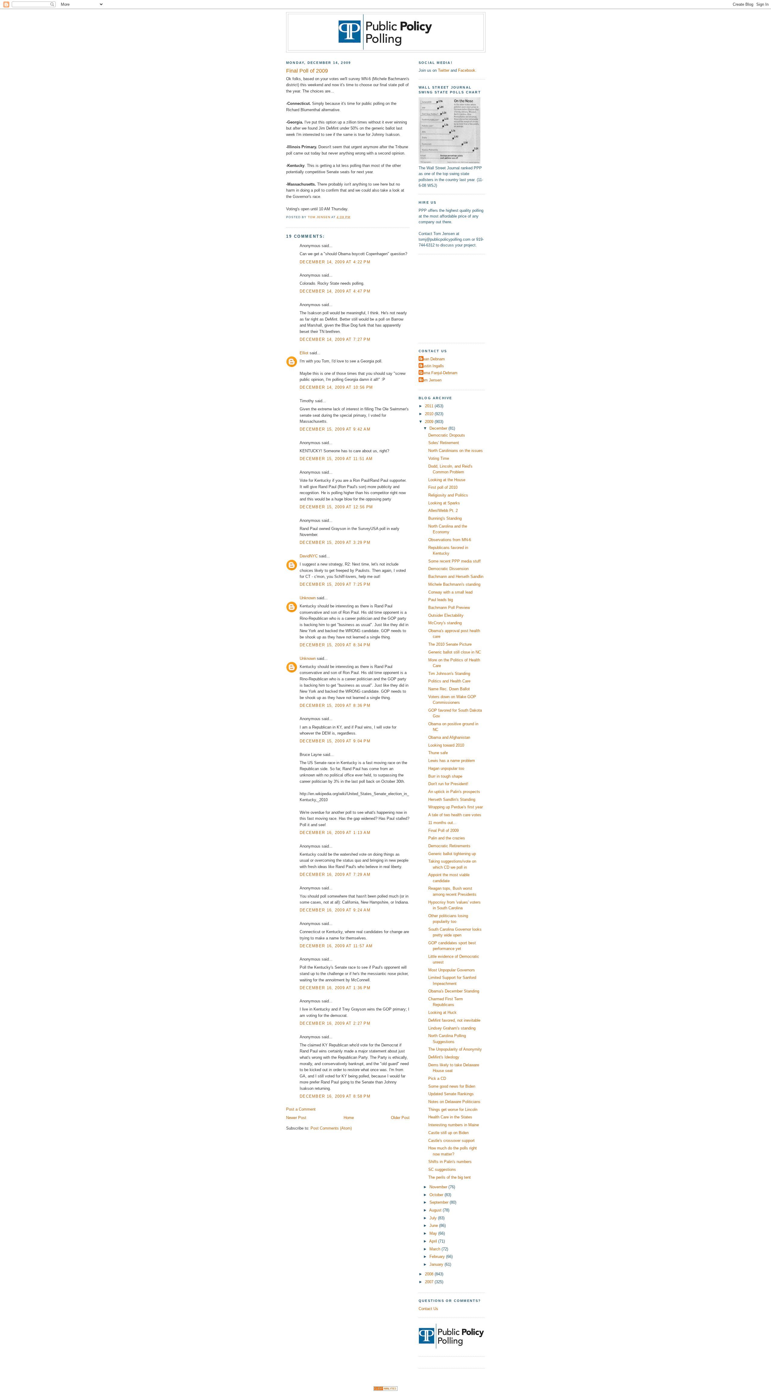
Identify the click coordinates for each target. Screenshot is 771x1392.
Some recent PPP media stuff (454, 561)
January (437, 1264)
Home (349, 1117)
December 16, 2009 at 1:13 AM (335, 832)
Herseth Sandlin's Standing (451, 799)
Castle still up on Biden (448, 1132)
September (439, 1202)
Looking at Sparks (444, 503)
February (437, 1256)
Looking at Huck (442, 1012)
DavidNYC (309, 556)
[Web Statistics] (385, 1389)
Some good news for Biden (451, 1086)
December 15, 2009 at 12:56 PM (336, 507)
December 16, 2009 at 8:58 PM (335, 1096)
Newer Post (296, 1117)
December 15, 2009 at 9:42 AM (335, 429)
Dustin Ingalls (432, 366)
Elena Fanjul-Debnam (438, 373)
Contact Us (428, 1308)
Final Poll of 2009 (443, 830)
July (433, 1218)
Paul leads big (440, 599)
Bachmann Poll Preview (449, 607)
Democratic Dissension (448, 568)
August (436, 1210)
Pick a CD (437, 1078)
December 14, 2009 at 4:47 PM (335, 291)
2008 (430, 1274)
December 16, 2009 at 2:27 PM (335, 1023)
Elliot (304, 353)
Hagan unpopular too (446, 768)
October (437, 1195)
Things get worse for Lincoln (452, 1109)
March (435, 1249)
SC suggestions (442, 1169)
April (433, 1241)
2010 (430, 414)
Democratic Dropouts (446, 435)
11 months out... (442, 822)
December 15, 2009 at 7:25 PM (335, 584)
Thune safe (438, 753)
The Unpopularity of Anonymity (455, 1049)
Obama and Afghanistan (449, 737)
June (434, 1225)
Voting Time (438, 458)
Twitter (443, 70)
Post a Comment (301, 1109)
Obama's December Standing (453, 991)
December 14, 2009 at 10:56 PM (336, 387)
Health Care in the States (450, 1117)
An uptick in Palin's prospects (454, 791)
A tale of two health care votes (454, 815)
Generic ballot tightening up (452, 853)
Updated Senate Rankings (451, 1094)
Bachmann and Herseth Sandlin (455, 576)
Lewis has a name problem (451, 760)
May (433, 1233)
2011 (430, 406)
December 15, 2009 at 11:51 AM (336, 458)
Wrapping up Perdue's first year (455, 807)
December (438, 428)
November (438, 1187)
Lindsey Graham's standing (452, 1028)
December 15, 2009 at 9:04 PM (335, 741)
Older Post (400, 1117)
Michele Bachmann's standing (454, 584)
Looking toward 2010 (446, 745)
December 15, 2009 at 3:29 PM (335, 542)
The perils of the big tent (449, 1177)
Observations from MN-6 (449, 540)
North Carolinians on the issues (455, 450)
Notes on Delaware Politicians (454, 1101)
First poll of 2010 (442, 487)
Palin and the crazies (446, 838)
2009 (430, 421)
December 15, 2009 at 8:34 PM (335, 645)
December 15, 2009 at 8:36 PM (335, 705)
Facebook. (467, 70)
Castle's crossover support (451, 1140)
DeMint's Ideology (443, 1057)
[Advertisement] (456, 297)
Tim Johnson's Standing (449, 673)
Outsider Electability (446, 615)
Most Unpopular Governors (451, 970)
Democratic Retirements (449, 846)
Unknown (308, 598)
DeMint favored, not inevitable (454, 1020)
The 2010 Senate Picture (450, 644)
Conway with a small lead (450, 592)
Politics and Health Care (449, 681)
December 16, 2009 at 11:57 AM (336, 946)
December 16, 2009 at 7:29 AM (335, 874)
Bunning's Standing (445, 518)
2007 (430, 1282)
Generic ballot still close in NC (454, 652)
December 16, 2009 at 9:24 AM (335, 910)
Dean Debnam (432, 359)
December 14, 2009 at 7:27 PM (335, 339)
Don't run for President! (448, 784)
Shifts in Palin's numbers (450, 1161)
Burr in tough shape (445, 776)
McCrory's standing (445, 623)
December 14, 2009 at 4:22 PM (335, 262)
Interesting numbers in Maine (453, 1125)
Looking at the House (446, 480)
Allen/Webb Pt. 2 (443, 510)
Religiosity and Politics (448, 495)
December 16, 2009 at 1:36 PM (335, 988)
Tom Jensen (431, 380)
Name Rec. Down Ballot (449, 689)
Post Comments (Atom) (331, 1128)
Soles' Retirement (443, 442)
